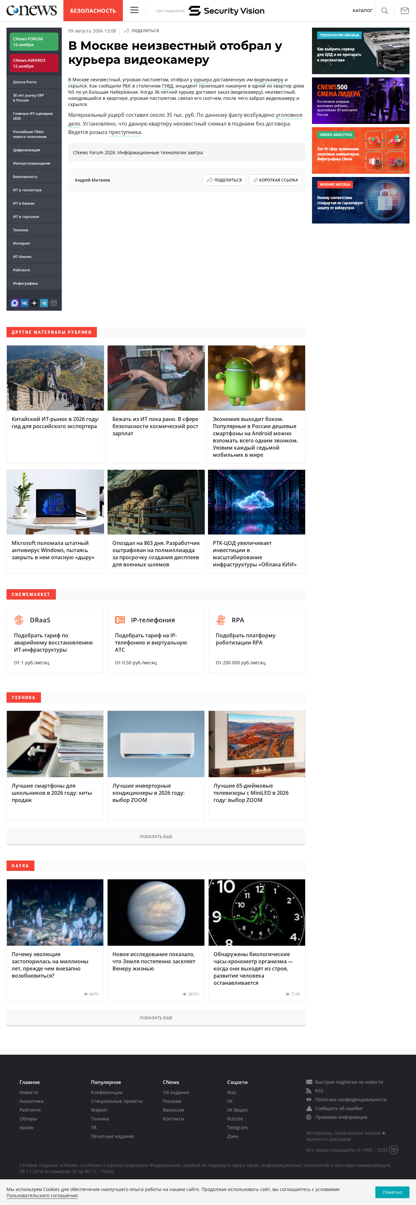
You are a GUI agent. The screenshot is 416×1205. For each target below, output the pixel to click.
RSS (319, 1091)
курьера (203, 79)
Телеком (20, 229)
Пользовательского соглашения (42, 1195)
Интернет (22, 243)
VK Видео (237, 1110)
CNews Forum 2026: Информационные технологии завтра (138, 152)
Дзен (232, 1136)
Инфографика (25, 283)
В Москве (78, 79)
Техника (100, 1119)
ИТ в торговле (26, 216)
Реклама (172, 1101)
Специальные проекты (117, 1101)
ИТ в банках (23, 203)
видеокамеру (268, 79)
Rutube (235, 1119)
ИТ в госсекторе (27, 189)
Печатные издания (112, 1136)
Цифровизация (26, 149)
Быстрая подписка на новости (349, 1082)
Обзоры (28, 1119)
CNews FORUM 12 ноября (28, 41)
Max (231, 1092)
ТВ (94, 1127)
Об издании (176, 1092)
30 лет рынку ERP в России (28, 97)
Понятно (392, 1192)
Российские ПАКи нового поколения (29, 134)
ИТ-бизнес (22, 256)
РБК (127, 86)
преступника (125, 132)
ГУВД (167, 86)
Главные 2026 (33, 116)
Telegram (237, 1127)
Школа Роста (24, 81)
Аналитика (32, 1101)
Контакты (173, 1119)
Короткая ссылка (278, 180)
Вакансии (173, 1110)
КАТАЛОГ (362, 10)
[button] (384, 10)
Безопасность (93, 10)
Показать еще (156, 836)
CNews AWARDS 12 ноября (29, 63)
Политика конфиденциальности (351, 1099)
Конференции (107, 1092)
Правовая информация (341, 1117)
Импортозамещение (31, 163)
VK (230, 1101)
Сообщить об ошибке (339, 1108)
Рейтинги (21, 269)
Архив (26, 1127)
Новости (29, 1092)
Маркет (99, 1110)
